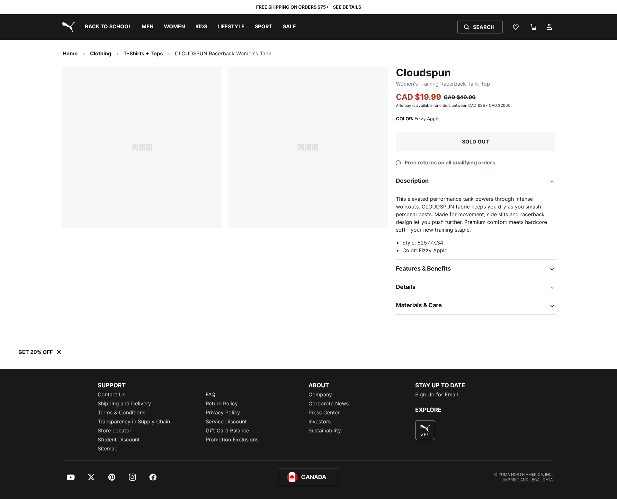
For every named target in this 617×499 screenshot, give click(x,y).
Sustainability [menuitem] (324, 430)
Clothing (100, 53)
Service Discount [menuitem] (226, 421)
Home (70, 53)
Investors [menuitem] (319, 421)
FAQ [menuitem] (210, 394)
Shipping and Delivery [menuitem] (124, 403)
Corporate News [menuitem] (328, 403)
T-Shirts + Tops (143, 53)
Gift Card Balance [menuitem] (227, 430)
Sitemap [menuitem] (108, 448)
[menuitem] (108, 27)
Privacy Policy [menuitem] (223, 412)
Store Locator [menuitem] (114, 430)
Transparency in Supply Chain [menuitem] (134, 421)
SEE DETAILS (347, 7)
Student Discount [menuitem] (119, 439)
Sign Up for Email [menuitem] (436, 394)
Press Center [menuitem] (324, 412)
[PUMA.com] (67, 27)
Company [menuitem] (320, 394)
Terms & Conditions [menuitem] (121, 412)
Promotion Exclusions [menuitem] (232, 439)
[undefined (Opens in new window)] (425, 430)
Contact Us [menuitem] (111, 394)
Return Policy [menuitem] (222, 403)
